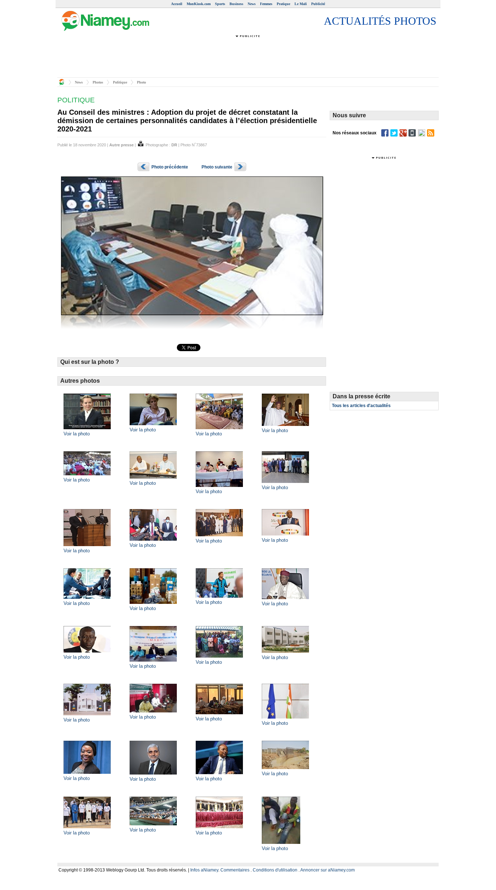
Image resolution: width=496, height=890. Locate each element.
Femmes (266, 4)
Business (236, 4)
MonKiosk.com (199, 4)
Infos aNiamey (204, 870)
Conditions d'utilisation (275, 870)
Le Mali (300, 4)
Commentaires (234, 870)
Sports (220, 4)
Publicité (318, 4)
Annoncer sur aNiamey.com (327, 870)
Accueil (176, 4)
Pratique (283, 4)
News (252, 4)
